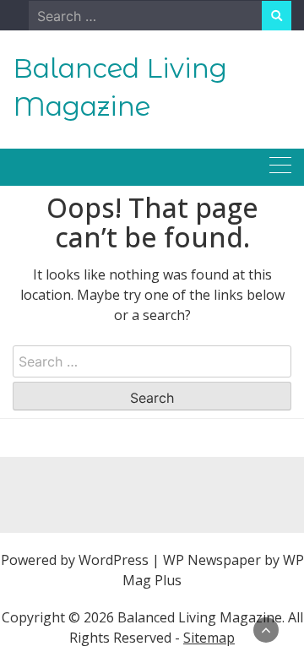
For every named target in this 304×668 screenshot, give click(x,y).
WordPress (114, 560)
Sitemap (209, 637)
